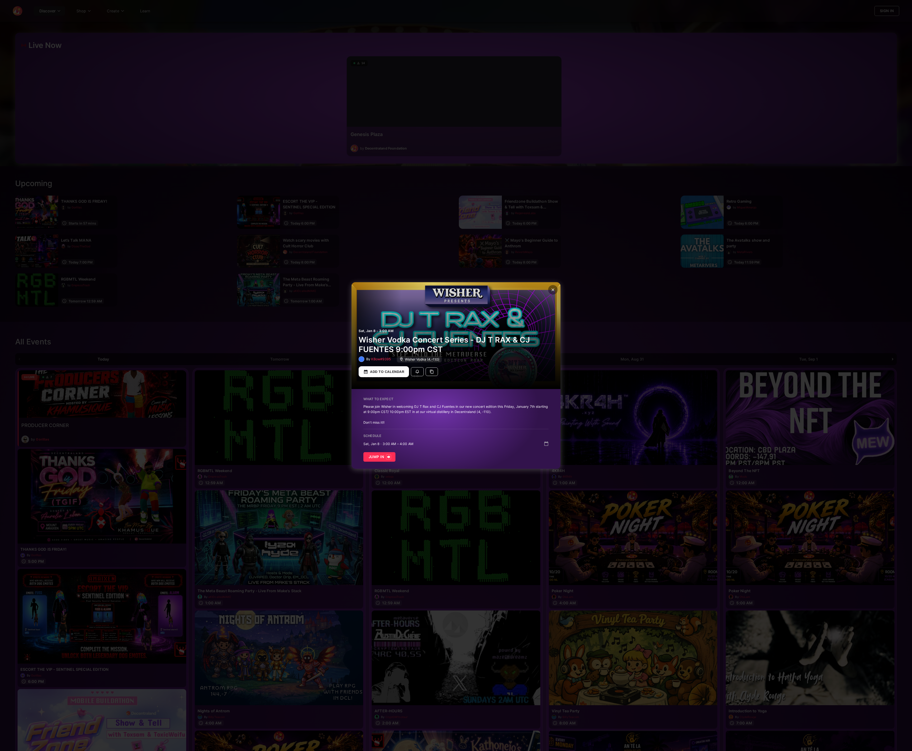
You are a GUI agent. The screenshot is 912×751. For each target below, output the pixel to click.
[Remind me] (417, 371)
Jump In (376, 457)
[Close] (553, 290)
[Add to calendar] (546, 443)
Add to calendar (387, 372)
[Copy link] (432, 371)
